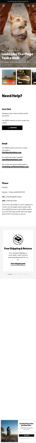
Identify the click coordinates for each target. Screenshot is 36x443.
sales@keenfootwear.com (12, 160)
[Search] (29, 6)
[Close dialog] (34, 421)
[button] (3, 5)
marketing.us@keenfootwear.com (15, 167)
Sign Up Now (26, 435)
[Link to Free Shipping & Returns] (18, 250)
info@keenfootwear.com (12, 152)
